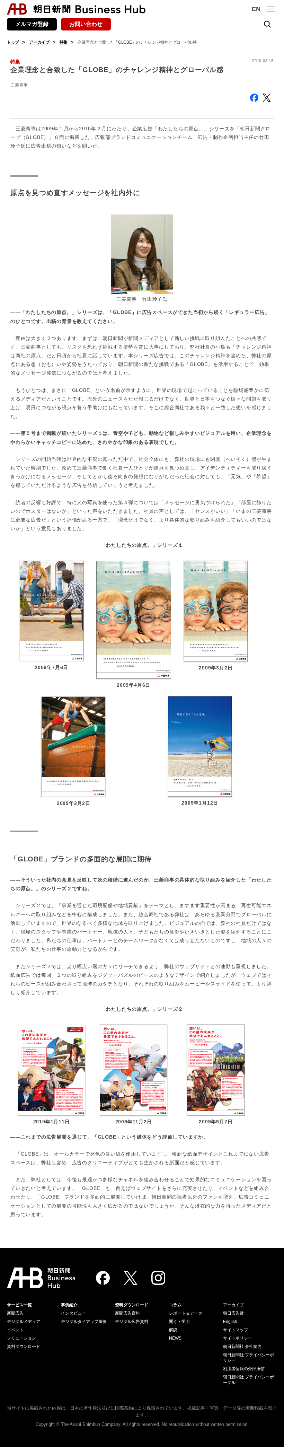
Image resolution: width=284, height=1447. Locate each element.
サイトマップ (235, 1329)
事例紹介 (69, 1305)
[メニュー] (271, 9)
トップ (13, 42)
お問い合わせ (86, 24)
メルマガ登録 (31, 24)
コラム (175, 1305)
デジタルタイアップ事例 (84, 1321)
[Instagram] (158, 1278)
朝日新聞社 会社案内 (242, 1346)
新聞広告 (15, 1313)
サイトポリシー (237, 1338)
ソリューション (21, 1338)
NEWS (175, 1338)
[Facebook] (103, 1278)
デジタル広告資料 (131, 1321)
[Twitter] (130, 1278)
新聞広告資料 (127, 1313)
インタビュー (73, 1313)
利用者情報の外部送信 (244, 1368)
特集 (64, 42)
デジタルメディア (23, 1321)
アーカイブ (39, 42)
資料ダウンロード (23, 1346)
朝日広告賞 (233, 1313)
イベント (15, 1329)
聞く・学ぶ (179, 1321)
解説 (173, 1329)
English (230, 1321)
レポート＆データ (185, 1313)
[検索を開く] (267, 24)
